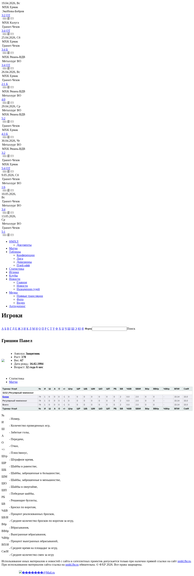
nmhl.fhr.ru (184, 561)
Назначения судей (28, 289)
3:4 (3, 209)
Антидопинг (17, 306)
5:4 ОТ (6, 168)
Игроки (14, 272)
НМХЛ (13, 241)
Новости (14, 279)
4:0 (3, 99)
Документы (24, 245)
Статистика (16, 268)
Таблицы (15, 251)
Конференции (26, 255)
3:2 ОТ (6, 15)
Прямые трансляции (30, 296)
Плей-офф (23, 265)
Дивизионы (24, 262)
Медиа (13, 292)
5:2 (3, 118)
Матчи (13, 248)
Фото (20, 299)
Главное (22, 282)
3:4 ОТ (6, 30)
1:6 (3, 187)
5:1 (3, 231)
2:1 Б (5, 84)
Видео (21, 302)
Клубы (13, 275)
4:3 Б (5, 133)
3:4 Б (5, 49)
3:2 (3, 152)
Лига (20, 258)
